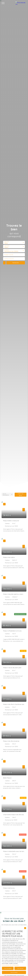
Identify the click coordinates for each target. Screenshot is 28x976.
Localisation (6, 249)
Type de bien (6, 245)
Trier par (4, 493)
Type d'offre (6, 241)
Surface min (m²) (9, 258)
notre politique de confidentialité (10, 965)
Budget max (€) (8, 254)
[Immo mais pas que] (21, 3)
